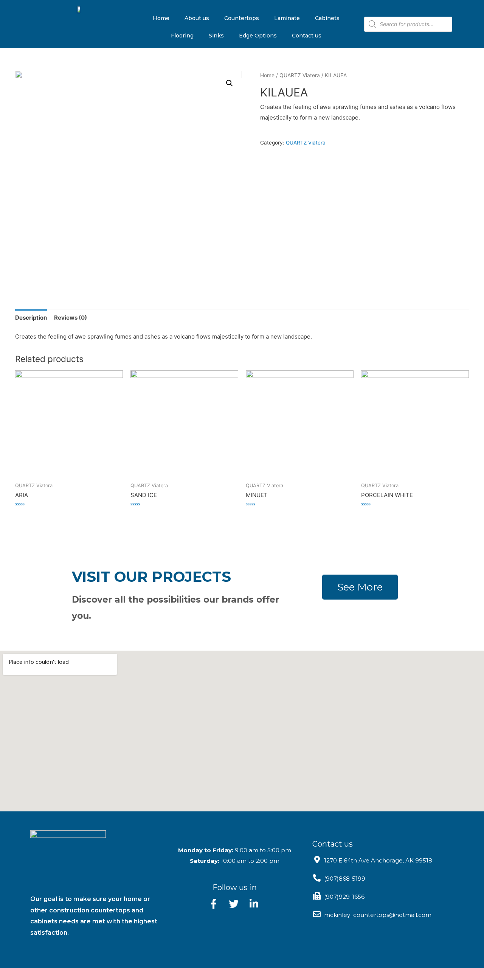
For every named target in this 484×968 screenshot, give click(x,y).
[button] (360, 587)
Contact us (306, 35)
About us (197, 18)
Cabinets (327, 18)
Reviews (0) (70, 317)
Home (161, 18)
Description (31, 317)
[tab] (31, 317)
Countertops (241, 18)
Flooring (182, 35)
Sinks (216, 35)
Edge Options (258, 35)
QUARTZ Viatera (299, 75)
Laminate (287, 18)
